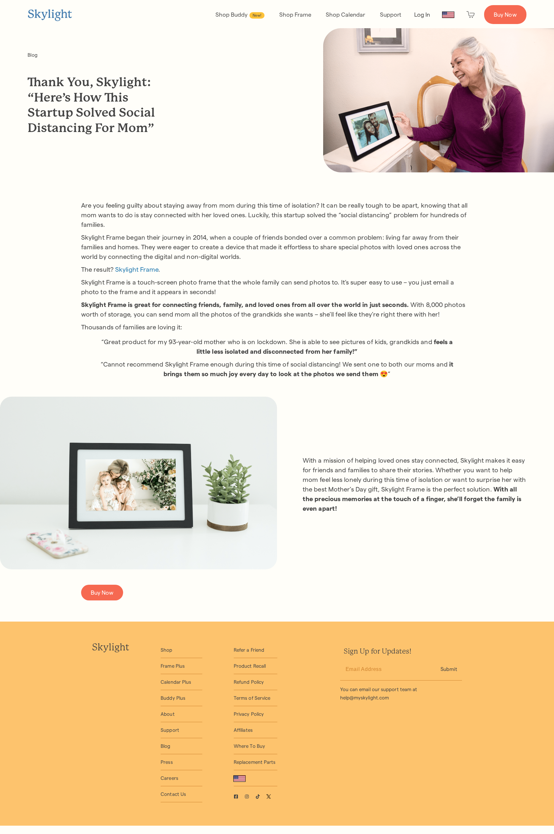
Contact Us (173, 794)
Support (390, 15)
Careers (169, 778)
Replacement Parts (254, 762)
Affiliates (243, 730)
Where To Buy (249, 746)
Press (166, 762)
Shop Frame (295, 15)
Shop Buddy (238, 15)
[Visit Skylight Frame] (239, 797)
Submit (449, 669)
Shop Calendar (345, 15)
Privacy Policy (249, 714)
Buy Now (505, 15)
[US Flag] (448, 15)
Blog (32, 55)
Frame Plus (173, 666)
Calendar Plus (176, 682)
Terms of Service (252, 698)
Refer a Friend (249, 650)
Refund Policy (249, 682)
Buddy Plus (173, 698)
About (167, 714)
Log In (422, 15)
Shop (166, 650)
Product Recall (250, 666)
